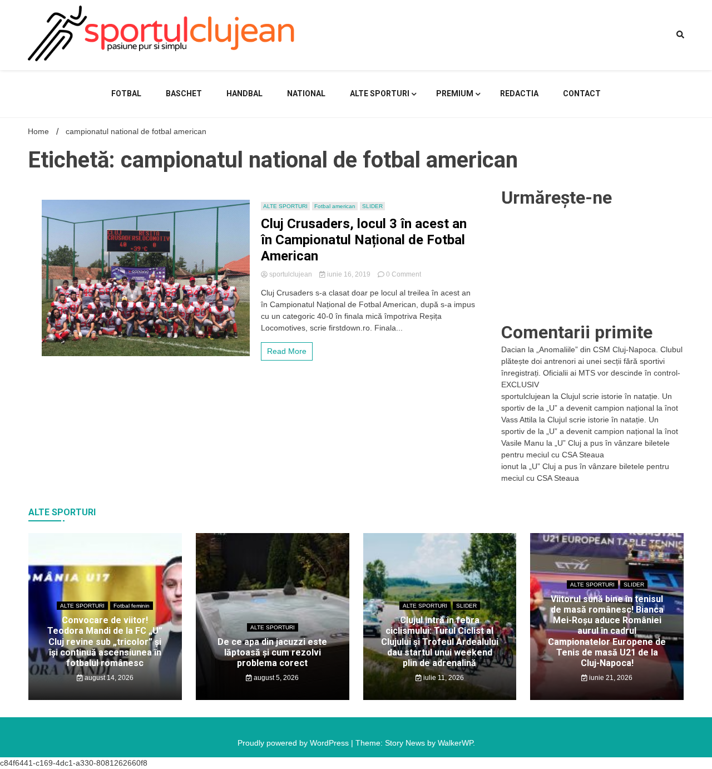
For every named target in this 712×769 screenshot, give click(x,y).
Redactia (519, 93)
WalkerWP (455, 742)
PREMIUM (454, 93)
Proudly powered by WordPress (294, 742)
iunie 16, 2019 (348, 274)
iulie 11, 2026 (443, 678)
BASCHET (184, 93)
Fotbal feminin (131, 606)
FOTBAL (126, 93)
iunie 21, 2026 (609, 678)
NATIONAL (306, 93)
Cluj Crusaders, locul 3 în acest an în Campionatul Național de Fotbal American (364, 240)
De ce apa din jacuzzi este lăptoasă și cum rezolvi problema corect (272, 652)
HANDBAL (244, 93)
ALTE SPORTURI (379, 93)
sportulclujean (291, 274)
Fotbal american (334, 206)
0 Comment (403, 274)
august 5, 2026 (275, 678)
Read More (286, 351)
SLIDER (372, 206)
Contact (582, 93)
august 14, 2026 (108, 678)
